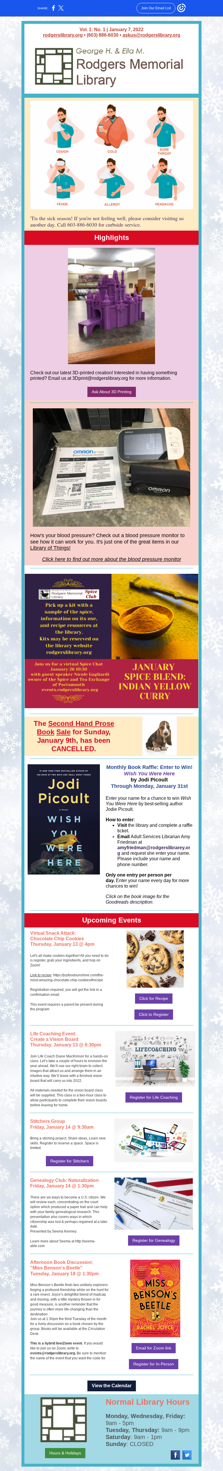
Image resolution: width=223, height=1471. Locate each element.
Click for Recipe (153, 998)
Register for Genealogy (153, 1240)
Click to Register (154, 1014)
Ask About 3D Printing (112, 391)
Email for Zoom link (153, 1348)
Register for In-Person (153, 1364)
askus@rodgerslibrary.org (151, 35)
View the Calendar (112, 1385)
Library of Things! (50, 548)
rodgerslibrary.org (63, 35)
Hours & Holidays (65, 1453)
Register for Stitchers (69, 1161)
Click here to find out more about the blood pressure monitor (111, 559)
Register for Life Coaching (154, 1097)
